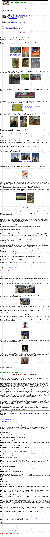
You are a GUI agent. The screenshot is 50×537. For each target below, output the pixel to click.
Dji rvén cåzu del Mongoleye (8, 28)
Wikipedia (8, 519)
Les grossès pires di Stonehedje (9, 13)
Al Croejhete (17, 25)
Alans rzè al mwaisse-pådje (12, 528)
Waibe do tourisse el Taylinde (6, 419)
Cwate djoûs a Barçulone (14, 17)
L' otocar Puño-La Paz (15, 22)
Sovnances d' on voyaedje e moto (15, 16)
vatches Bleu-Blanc (21, 114)
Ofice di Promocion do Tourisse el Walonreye (17, 516)
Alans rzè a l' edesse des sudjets (13, 526)
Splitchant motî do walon (36, 518)
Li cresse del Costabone (21, 15)
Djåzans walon (11, 267)
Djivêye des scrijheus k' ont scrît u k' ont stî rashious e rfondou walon (33, 522)
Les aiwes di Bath (7, 14)
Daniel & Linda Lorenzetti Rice (31, 413)
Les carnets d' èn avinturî (13, 18)
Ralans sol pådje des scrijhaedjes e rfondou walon (19, 530)
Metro (19, 86)
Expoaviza (22, 89)
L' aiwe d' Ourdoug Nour (8, 27)
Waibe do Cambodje (5, 421)
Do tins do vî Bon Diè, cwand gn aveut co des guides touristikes (35, 20)
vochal (15, 367)
